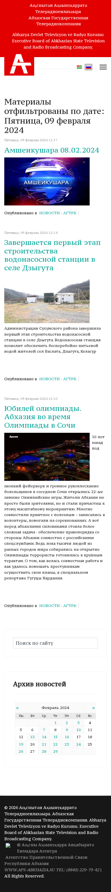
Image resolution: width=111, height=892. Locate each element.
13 (32, 736)
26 (21, 751)
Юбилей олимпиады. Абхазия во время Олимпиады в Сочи (42, 417)
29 (55, 751)
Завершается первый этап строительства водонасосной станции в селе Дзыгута (52, 255)
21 (44, 744)
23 (67, 744)
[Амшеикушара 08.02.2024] (47, 181)
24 (78, 744)
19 (21, 744)
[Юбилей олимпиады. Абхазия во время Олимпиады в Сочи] (47, 457)
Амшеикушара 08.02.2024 (51, 150)
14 (44, 736)
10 (78, 729)
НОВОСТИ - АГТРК (57, 212)
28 (44, 751)
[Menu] (103, 67)
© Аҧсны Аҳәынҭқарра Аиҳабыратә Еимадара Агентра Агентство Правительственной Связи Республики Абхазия (51, 857)
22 (55, 744)
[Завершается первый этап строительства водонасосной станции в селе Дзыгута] (47, 299)
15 (55, 736)
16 (67, 736)
